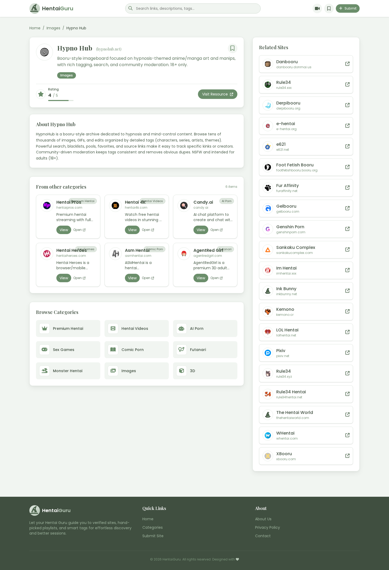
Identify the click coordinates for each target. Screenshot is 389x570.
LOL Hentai (287, 330)
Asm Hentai (137, 250)
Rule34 (283, 82)
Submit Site (153, 536)
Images (53, 28)
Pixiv (280, 351)
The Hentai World (294, 412)
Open (77, 230)
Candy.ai (203, 202)
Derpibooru (288, 103)
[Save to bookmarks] (232, 48)
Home (34, 28)
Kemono (285, 309)
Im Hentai (286, 268)
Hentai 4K (135, 202)
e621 (281, 144)
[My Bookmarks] (329, 8)
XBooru (284, 454)
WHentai (285, 433)
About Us (263, 519)
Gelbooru (286, 206)
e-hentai (285, 124)
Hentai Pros (68, 202)
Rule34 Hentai (291, 392)
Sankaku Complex (295, 247)
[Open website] (347, 64)
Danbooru (287, 62)
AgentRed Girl (208, 250)
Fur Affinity (287, 186)
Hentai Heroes (71, 250)
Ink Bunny (286, 289)
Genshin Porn (290, 227)
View (64, 229)
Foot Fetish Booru (295, 165)
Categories (152, 527)
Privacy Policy (267, 527)
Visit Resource (215, 94)
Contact (263, 536)
